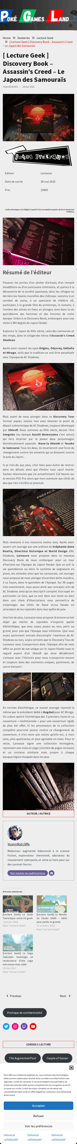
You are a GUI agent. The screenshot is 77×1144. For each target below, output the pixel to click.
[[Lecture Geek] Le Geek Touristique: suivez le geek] (18, 904)
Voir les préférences (38, 1126)
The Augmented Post (22, 1058)
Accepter (38, 1105)
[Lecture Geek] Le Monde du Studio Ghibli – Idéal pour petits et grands (52, 918)
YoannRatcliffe (10, 86)
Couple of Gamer (57, 1058)
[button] (71, 1068)
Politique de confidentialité (24, 1012)
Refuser (38, 1116)
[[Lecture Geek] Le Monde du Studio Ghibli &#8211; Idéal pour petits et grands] (52, 904)
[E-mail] (51, 873)
